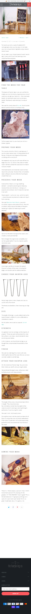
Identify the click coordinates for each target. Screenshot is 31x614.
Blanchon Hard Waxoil (13, 202)
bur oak (19, 105)
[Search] (25, 4)
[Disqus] (15, 534)
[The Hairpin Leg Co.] (15, 4)
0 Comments (22, 41)
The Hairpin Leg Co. (17, 600)
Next (27, 37)
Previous (21, 37)
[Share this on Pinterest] (17, 507)
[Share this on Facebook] (13, 507)
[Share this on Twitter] (9, 507)
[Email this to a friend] (21, 507)
